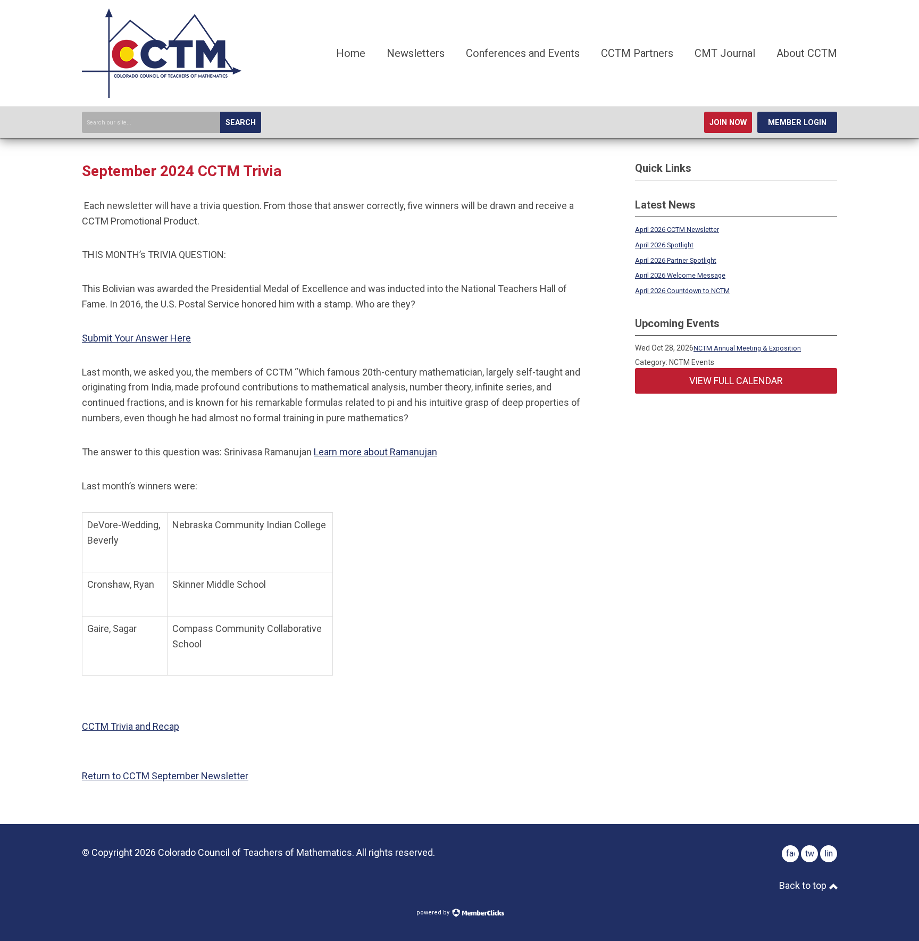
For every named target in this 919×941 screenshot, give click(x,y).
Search (240, 122)
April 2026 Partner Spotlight (675, 260)
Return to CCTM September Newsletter (165, 775)
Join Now (728, 122)
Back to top (804, 885)
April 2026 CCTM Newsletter (677, 230)
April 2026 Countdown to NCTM (682, 291)
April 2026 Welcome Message (680, 275)
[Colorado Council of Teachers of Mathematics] (161, 94)
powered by (433, 912)
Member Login (797, 122)
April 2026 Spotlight (664, 245)
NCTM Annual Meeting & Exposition (747, 348)
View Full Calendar (736, 380)
